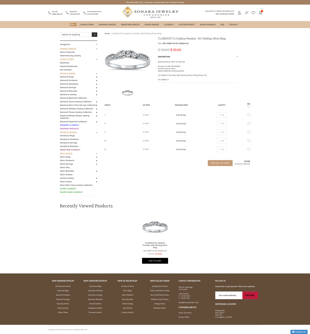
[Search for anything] (78, 34)
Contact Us (300, 332)
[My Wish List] (253, 13)
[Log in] (239, 13)
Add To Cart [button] (155, 261)
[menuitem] (78, 52)
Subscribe (249, 295)
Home (107, 33)
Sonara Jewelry (67, 330)
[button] (246, 13)
